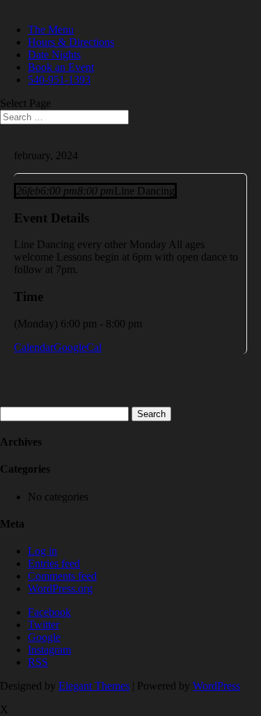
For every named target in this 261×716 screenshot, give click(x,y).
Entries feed (54, 563)
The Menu (51, 29)
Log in (42, 551)
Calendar (34, 347)
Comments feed (62, 576)
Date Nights (54, 54)
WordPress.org (60, 588)
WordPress (216, 686)
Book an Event (61, 67)
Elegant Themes (93, 686)
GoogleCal (78, 347)
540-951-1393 (59, 80)
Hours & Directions (71, 42)
